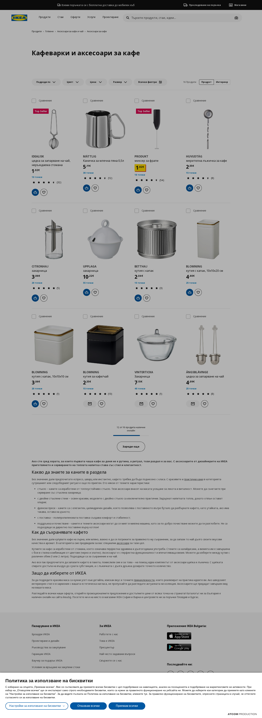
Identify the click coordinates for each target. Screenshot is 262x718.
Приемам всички (127, 705)
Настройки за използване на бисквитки (35, 705)
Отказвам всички (88, 705)
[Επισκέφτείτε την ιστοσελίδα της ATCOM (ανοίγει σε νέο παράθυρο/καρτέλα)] (242, 714)
